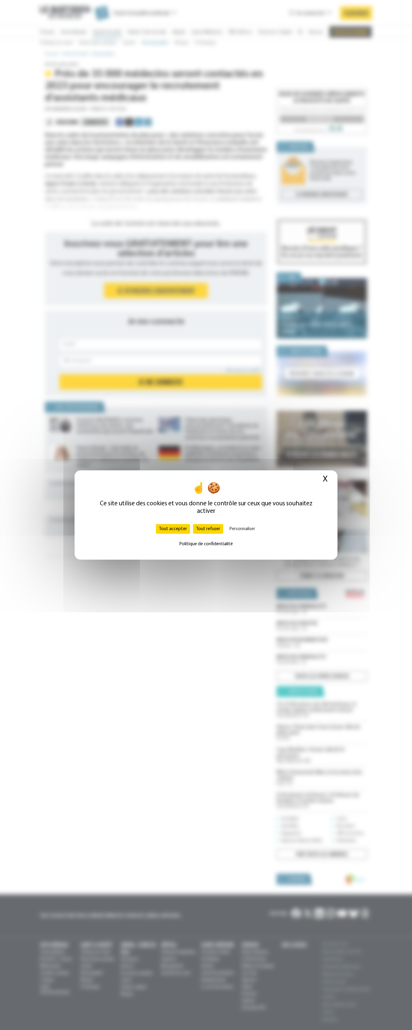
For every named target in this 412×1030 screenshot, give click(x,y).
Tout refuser (208, 528)
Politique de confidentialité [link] (206, 544)
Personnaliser (242, 528)
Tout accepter (173, 528)
